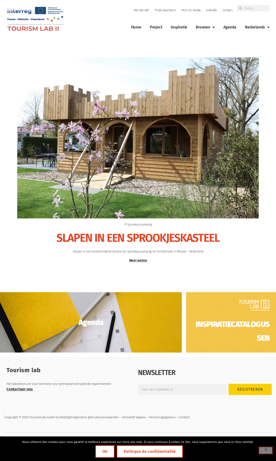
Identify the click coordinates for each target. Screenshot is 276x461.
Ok (104, 451)
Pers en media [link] (191, 10)
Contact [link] (227, 10)
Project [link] (156, 27)
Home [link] (136, 27)
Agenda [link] (230, 27)
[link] (35, 19)
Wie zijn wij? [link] (141, 10)
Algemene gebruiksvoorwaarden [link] (95, 417)
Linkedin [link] (211, 10)
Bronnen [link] (203, 27)
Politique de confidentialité (150, 451)
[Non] (266, 450)
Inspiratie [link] (179, 27)
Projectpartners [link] (165, 10)
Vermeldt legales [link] (134, 417)
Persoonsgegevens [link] (162, 417)
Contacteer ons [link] (19, 389)
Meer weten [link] (138, 260)
